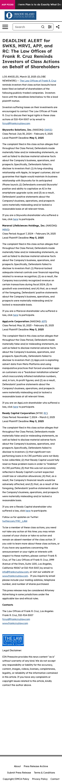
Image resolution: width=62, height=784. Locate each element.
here (15, 219)
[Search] (42, 27)
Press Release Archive (36, 766)
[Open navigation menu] (5, 27)
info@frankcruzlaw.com (15, 571)
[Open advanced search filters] (49, 27)
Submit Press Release (19, 772)
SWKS (47, 129)
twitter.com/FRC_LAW (14, 521)
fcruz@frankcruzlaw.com (16, 123)
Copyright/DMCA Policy (16, 779)
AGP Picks (7, 4)
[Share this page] (58, 27)
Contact (54, 779)
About (17, 766)
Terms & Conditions (44, 772)
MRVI (5, 229)
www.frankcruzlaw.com (15, 575)
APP (44, 321)
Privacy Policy (40, 779)
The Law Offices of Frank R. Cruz (38, 80)
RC (45, 413)
